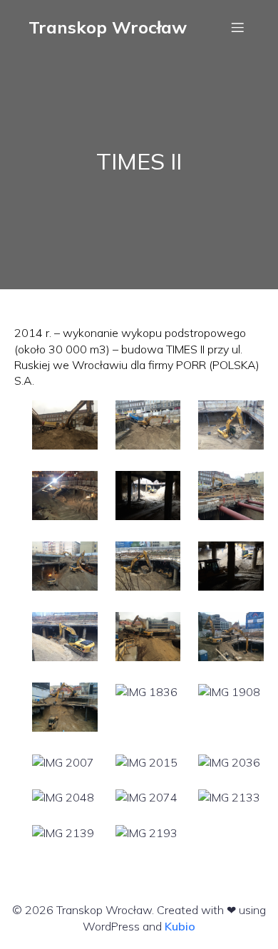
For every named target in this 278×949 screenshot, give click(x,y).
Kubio (180, 926)
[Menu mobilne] (237, 27)
